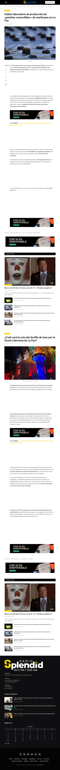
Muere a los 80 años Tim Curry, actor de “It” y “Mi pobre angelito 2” (28, 288)
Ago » (8, 743)
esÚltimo (7, 10)
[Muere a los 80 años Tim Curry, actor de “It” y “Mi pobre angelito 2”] (30, 271)
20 (44, 736)
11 (30, 733)
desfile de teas (14, 558)
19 (37, 736)
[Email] (5, 84)
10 (22, 733)
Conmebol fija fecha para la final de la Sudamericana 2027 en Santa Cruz (32, 298)
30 (15, 740)
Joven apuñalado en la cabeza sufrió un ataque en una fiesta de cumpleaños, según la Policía (33, 698)
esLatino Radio (44, 761)
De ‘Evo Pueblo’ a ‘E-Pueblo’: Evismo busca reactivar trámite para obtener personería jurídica (32, 321)
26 (37, 738)
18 (30, 736)
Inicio (10, 758)
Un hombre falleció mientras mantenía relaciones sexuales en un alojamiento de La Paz (35, 706)
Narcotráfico (36, 232)
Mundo (26, 761)
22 (8, 738)
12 (37, 733)
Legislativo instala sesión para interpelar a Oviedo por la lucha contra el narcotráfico (32, 306)
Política (39, 758)
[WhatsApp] (5, 76)
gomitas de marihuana (15, 232)
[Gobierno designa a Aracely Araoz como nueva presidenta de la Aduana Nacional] (8, 715)
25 (30, 738)
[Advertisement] (33, 85)
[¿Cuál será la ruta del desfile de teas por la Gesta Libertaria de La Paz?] (30, 363)
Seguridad (32, 758)
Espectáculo (8, 611)
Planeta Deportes (17, 761)
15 (8, 736)
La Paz (23, 232)
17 (22, 736)
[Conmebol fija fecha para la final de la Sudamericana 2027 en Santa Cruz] (8, 300)
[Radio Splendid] (30, 2)
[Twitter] (5, 73)
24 (22, 738)
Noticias (46, 758)
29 (8, 740)
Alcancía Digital (40, 764)
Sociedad (17, 758)
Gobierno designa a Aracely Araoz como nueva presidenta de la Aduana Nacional (34, 713)
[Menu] (6, 2)
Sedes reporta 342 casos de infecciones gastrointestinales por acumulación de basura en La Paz (34, 314)
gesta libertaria (23, 558)
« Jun (5, 743)
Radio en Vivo (50, 2)
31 (22, 740)
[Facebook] (5, 69)
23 (15, 738)
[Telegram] (5, 80)
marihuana (29, 232)
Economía (24, 758)
